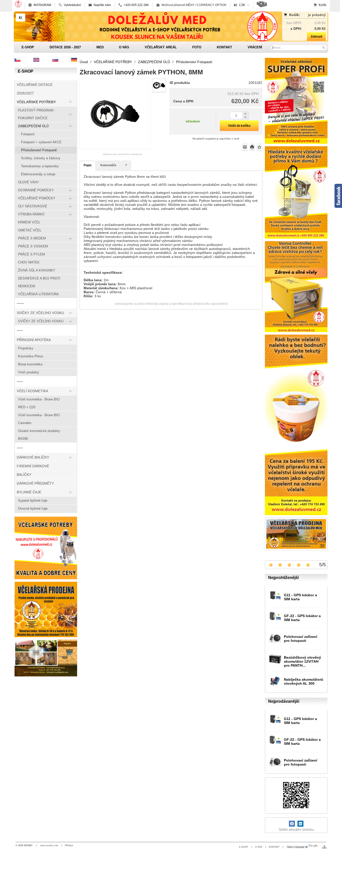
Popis (88, 165)
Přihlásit (69, 845)
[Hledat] (323, 47)
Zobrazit (316, 36)
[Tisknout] (252, 147)
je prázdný (317, 15)
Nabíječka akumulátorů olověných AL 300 (303, 681)
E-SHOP (244, 847)
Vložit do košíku (239, 125)
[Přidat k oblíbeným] (259, 147)
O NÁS (258, 847)
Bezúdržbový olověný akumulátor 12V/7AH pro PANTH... (302, 661)
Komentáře (108, 165)
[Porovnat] (245, 147)
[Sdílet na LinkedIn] (300, 824)
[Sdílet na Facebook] (292, 824)
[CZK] (21, 17)
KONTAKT (274, 847)
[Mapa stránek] (324, 846)
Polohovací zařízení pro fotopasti (300, 639)
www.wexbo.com (49, 845)
